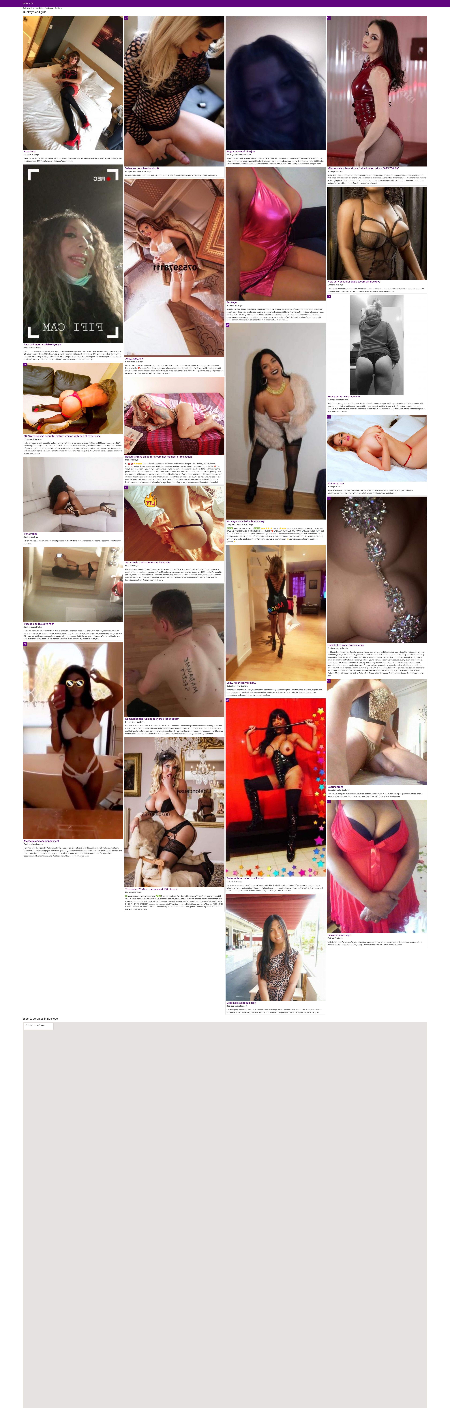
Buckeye (232, 302)
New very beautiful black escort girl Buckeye (354, 281)
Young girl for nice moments (344, 396)
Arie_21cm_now (134, 358)
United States (38, 8)
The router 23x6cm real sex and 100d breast (151, 889)
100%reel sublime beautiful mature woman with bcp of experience (62, 436)
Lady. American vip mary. (241, 682)
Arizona (49, 8)
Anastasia (30, 151)
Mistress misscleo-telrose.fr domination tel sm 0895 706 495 (363, 168)
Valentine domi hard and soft (142, 168)
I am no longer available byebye (42, 344)
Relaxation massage (339, 935)
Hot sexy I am (336, 483)
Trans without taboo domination (245, 878)
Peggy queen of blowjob (241, 151)
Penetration (31, 533)
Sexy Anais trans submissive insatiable (147, 562)
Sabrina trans (335, 786)
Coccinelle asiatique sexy (241, 1002)
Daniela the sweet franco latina (346, 645)
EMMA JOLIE (28, 3)
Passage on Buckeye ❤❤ (39, 623)
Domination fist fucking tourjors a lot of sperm (152, 718)
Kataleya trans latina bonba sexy (246, 521)
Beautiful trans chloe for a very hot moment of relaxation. (158, 456)
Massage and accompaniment (41, 841)
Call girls (26, 8)
